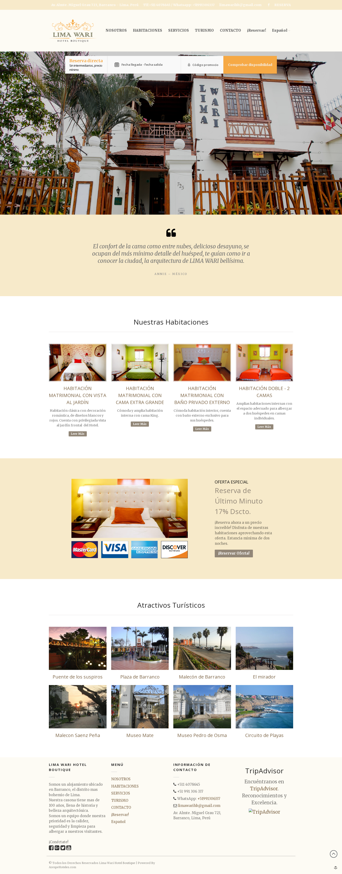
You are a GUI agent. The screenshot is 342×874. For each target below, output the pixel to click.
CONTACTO (230, 30)
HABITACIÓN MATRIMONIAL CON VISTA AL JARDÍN (77, 395)
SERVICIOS (178, 30)
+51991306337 (209, 798)
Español (279, 30)
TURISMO (204, 30)
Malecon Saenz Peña (77, 735)
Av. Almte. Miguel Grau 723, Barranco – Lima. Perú (94, 5)
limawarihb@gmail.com (240, 5)
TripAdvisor (264, 789)
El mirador (264, 677)
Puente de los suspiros (78, 677)
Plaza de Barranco (140, 677)
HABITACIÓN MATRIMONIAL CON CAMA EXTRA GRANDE (140, 395)
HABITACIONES (147, 30)
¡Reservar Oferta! (233, 553)
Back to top (333, 854)
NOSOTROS (116, 30)
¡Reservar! (256, 30)
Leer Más (77, 433)
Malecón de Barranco (202, 677)
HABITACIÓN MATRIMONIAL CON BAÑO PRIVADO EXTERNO (202, 395)
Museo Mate (140, 735)
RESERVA (282, 5)
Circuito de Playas (264, 735)
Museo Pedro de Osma (202, 735)
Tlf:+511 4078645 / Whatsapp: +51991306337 (179, 5)
